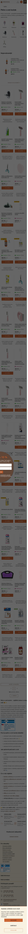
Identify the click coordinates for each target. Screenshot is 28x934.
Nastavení (13, 920)
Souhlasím (13, 930)
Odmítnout (13, 925)
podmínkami (3, 475)
